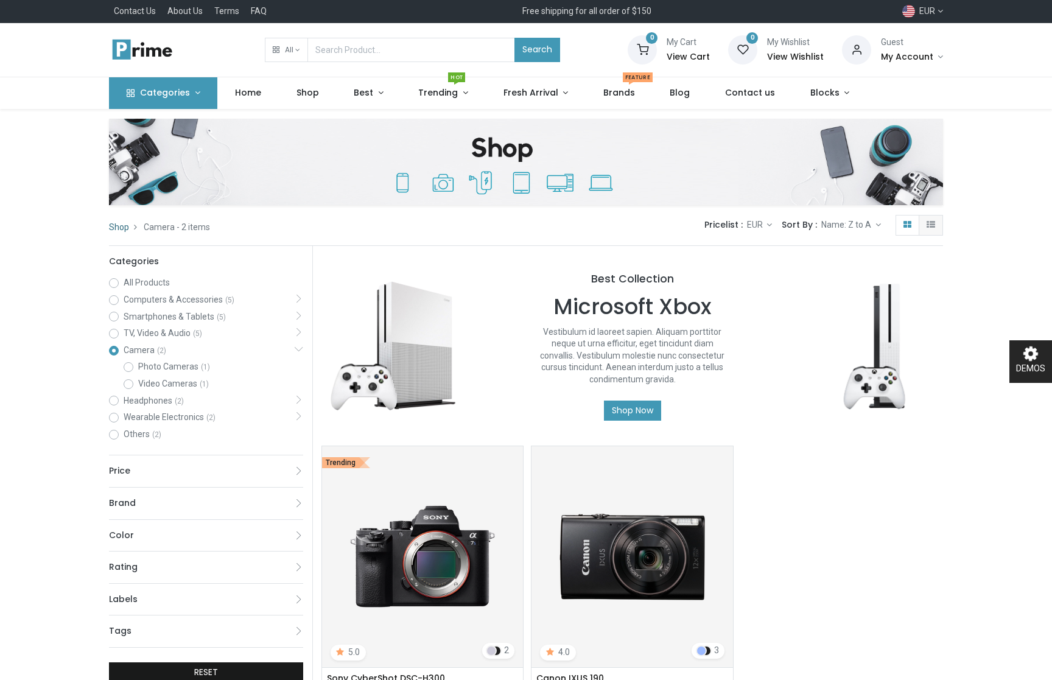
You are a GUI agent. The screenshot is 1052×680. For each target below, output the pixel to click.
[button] (286, 50)
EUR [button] (756, 225)
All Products (147, 282)
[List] (931, 225)
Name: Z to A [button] (847, 225)
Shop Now (632, 410)
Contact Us (135, 11)
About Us (185, 11)
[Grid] (907, 225)
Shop (119, 227)
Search (537, 49)
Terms (226, 11)
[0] (642, 49)
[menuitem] (248, 93)
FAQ (259, 11)
